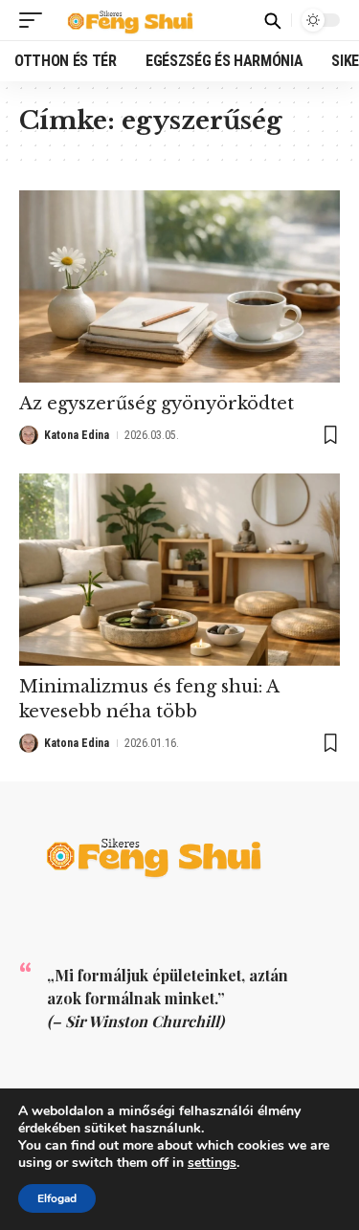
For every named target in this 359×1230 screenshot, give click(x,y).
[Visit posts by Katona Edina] (28, 435)
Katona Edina (76, 435)
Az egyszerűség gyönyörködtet (156, 403)
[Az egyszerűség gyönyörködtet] (179, 286)
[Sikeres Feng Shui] (135, 20)
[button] (35, 20)
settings (212, 1163)
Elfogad (57, 1198)
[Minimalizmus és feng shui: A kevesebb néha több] (179, 569)
